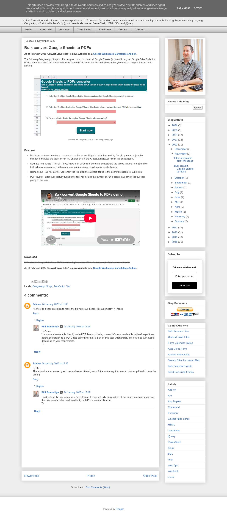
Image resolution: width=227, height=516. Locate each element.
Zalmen (37, 304)
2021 (175, 227)
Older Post (150, 475)
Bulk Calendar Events (180, 366)
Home (28, 29)
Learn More (183, 8)
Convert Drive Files (178, 337)
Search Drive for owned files (184, 360)
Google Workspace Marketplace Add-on (114, 54)
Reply (36, 313)
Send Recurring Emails (181, 371)
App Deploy (174, 401)
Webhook (173, 471)
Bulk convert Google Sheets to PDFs (183, 168)
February (180, 216)
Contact (139, 29)
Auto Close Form (177, 348)
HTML (171, 424)
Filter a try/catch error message (183, 159)
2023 (175, 139)
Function (173, 412)
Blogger (119, 509)
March (179, 211)
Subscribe (184, 285)
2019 (175, 237)
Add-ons (64, 29)
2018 (175, 241)
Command (174, 407)
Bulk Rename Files (178, 331)
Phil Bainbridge (50, 326)
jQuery (171, 436)
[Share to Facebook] (43, 281)
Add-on (172, 389)
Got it (198, 8)
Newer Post (31, 475)
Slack (171, 447)
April (178, 206)
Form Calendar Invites (180, 342)
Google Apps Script (42, 286)
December (181, 148)
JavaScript (59, 286)
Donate (122, 29)
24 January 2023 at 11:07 (55, 304)
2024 (175, 134)
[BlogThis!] (36, 281)
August (179, 187)
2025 (175, 130)
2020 (175, 232)
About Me (46, 29)
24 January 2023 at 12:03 (77, 326)
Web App (173, 465)
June (178, 197)
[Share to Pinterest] (46, 281)
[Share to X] (39, 281)
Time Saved (84, 29)
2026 (175, 125)
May (177, 202)
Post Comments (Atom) (97, 487)
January (180, 221)
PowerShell (174, 442)
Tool (68, 286)
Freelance (105, 29)
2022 (175, 144)
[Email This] (33, 281)
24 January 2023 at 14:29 (55, 363)
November (181, 153)
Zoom (171, 477)
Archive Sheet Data (179, 354)
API (170, 395)
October (180, 177)
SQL (170, 453)
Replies (40, 320)
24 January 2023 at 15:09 (77, 392)
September (181, 182)
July (177, 192)
